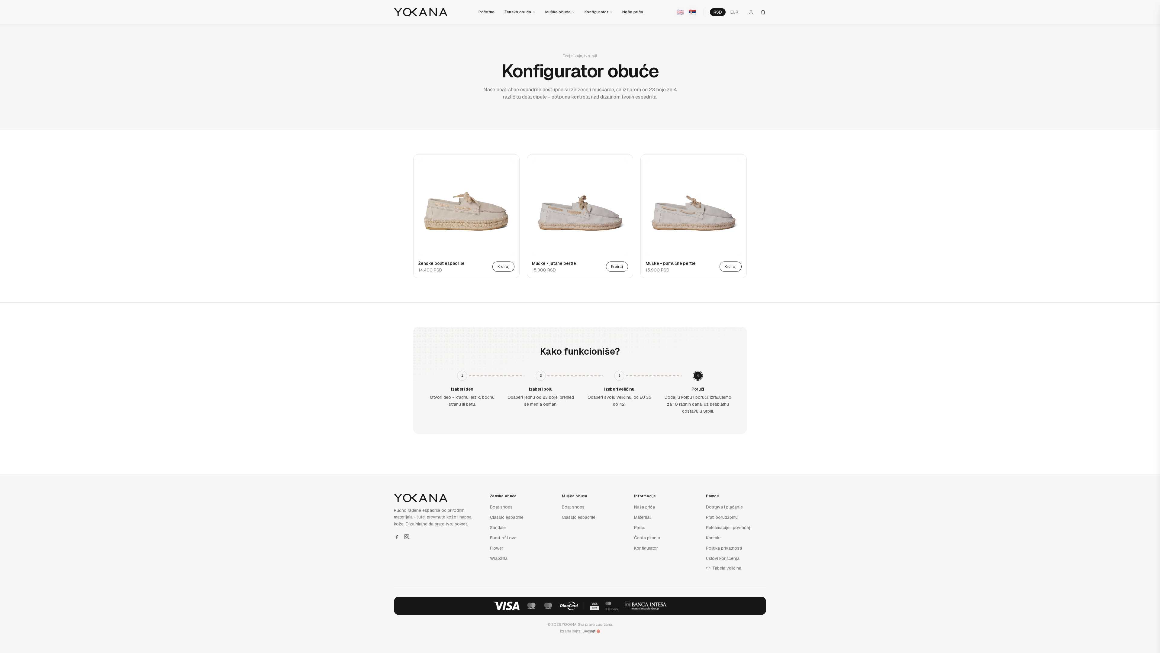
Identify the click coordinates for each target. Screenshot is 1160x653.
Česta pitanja (647, 538)
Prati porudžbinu (722, 517)
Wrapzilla (498, 558)
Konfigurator (596, 12)
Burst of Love (503, 538)
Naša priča (632, 12)
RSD (718, 12)
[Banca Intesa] (646, 606)
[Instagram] (407, 537)
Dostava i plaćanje (724, 507)
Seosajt (588, 631)
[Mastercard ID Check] (612, 606)
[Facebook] (397, 537)
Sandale (498, 527)
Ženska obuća (517, 12)
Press (639, 527)
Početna (486, 12)
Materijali (642, 517)
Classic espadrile (507, 517)
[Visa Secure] (594, 606)
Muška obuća (558, 12)
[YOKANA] (420, 12)
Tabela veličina (726, 568)
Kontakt (713, 538)
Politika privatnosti (724, 548)
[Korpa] (763, 12)
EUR (734, 12)
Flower (496, 548)
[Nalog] (751, 12)
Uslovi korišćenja (723, 558)
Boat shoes (501, 507)
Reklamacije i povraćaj (728, 527)
